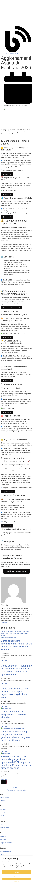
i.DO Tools (3, 836)
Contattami (4, 622)
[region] (16, 870)
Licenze (2, 812)
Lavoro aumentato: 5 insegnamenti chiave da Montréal (13, 714)
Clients (2, 854)
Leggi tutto (4, 660)
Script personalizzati (6, 843)
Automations (4, 839)
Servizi (2, 815)
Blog (1, 824)
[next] (5, 782)
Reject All (16, 881)
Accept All (16, 872)
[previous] (2, 782)
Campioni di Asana (12, 631)
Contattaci (3, 809)
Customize (16, 876)
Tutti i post (4, 631)
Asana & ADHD (4, 827)
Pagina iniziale (4, 797)
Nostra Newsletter (5, 851)
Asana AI (21, 631)
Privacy (2, 800)
